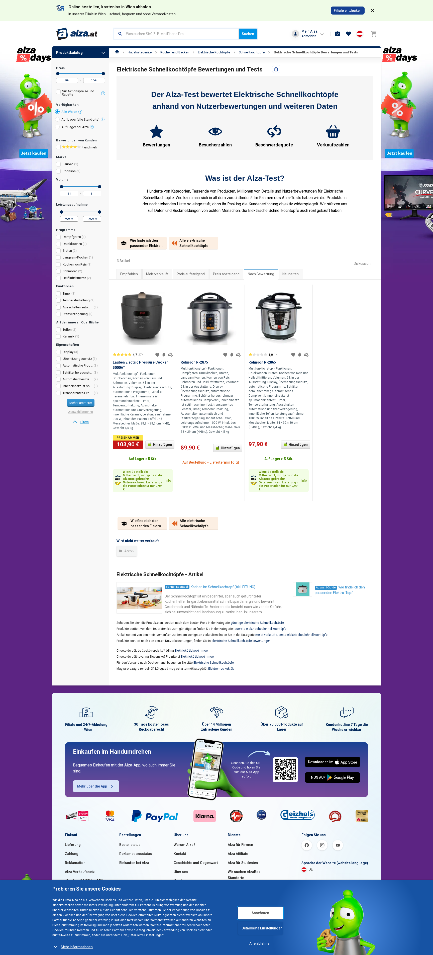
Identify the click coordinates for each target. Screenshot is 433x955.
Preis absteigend (226, 274)
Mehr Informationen (77, 947)
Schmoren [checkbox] (70, 271)
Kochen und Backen (174, 52)
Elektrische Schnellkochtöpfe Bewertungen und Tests (315, 52)
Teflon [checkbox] (67, 329)
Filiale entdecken (348, 11)
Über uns (181, 872)
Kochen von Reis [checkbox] (75, 264)
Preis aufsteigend (191, 274)
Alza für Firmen (240, 845)
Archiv (129, 551)
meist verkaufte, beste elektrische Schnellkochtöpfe (291, 635)
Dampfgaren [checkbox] (72, 237)
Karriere (180, 881)
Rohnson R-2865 (262, 362)
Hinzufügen (162, 445)
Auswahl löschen (80, 412)
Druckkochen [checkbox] (72, 244)
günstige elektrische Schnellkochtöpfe (257, 623)
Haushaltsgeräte (140, 52)
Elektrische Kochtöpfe (214, 52)
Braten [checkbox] (67, 250)
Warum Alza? (184, 845)
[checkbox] (80, 93)
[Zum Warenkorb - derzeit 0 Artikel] (374, 34)
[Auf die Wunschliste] (157, 354)
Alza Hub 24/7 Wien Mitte (85, 881)
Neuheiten (290, 274)
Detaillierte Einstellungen (262, 928)
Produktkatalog (69, 53)
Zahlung (71, 854)
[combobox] (176, 34)
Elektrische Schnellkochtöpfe (213, 662)
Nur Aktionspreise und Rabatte (78, 93)
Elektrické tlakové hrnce (191, 650)
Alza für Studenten (243, 863)
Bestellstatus (130, 845)
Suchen (248, 34)
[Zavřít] (373, 11)
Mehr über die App (92, 786)
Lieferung (73, 845)
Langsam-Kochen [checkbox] (75, 257)
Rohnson (69, 171)
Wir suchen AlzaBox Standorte (244, 875)
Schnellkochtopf (177, 586)
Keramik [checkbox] (68, 336)
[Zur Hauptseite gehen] (77, 34)
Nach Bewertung (261, 274)
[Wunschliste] (349, 34)
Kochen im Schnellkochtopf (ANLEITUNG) (223, 587)
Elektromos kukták (221, 668)
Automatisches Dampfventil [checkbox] (78, 379)
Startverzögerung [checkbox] (75, 314)
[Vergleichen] (170, 354)
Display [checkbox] (68, 352)
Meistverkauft (157, 274)
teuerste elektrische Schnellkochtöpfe (260, 629)
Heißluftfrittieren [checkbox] (74, 278)
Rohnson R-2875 (194, 362)
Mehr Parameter (80, 403)
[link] (80, 421)
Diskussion (362, 264)
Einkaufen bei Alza (134, 863)
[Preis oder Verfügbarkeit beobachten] (163, 354)
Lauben (68, 164)
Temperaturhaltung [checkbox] (76, 300)
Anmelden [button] (308, 36)
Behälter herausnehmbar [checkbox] (78, 372)
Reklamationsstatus (135, 854)
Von (57, 73)
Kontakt (180, 854)
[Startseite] (117, 52)
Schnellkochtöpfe (252, 52)
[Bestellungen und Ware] (338, 34)
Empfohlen (129, 274)
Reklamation (75, 863)
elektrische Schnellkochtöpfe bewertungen (241, 641)
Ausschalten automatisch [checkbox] (78, 307)
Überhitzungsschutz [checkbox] (77, 359)
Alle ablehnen (260, 943)
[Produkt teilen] (276, 69)
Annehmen (260, 913)
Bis (103, 73)
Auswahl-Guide (326, 587)
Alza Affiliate (238, 854)
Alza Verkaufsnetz (80, 872)
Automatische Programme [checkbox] (78, 365)
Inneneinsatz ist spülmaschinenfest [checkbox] (78, 386)
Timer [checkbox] (67, 293)
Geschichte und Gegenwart (196, 863)
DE (310, 869)
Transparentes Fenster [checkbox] (78, 393)
